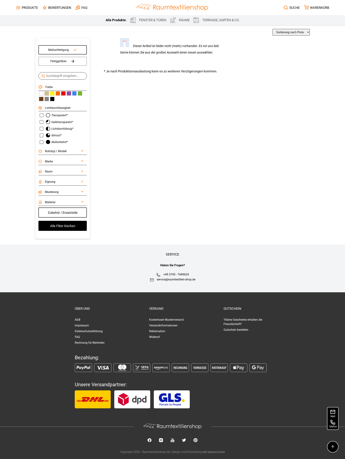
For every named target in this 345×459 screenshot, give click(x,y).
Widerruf (154, 337)
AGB (77, 319)
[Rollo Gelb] (52, 93)
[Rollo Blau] (74, 93)
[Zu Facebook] (149, 440)
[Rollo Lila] (69, 93)
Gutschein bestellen (236, 329)
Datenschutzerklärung (89, 331)
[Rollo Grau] (47, 99)
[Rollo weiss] (41, 93)
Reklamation (157, 331)
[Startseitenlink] (172, 7)
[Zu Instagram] (161, 440)
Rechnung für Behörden (90, 342)
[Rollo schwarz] (52, 99)
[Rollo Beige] (47, 93)
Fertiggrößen (58, 61)
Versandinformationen (163, 325)
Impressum (82, 325)
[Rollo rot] (63, 93)
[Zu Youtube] (172, 440)
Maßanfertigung (58, 50)
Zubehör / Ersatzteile (63, 212)
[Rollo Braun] (41, 99)
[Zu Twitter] (184, 440)
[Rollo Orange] (58, 93)
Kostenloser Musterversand (166, 319)
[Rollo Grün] (80, 93)
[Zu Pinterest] (195, 440)
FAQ (77, 337)
